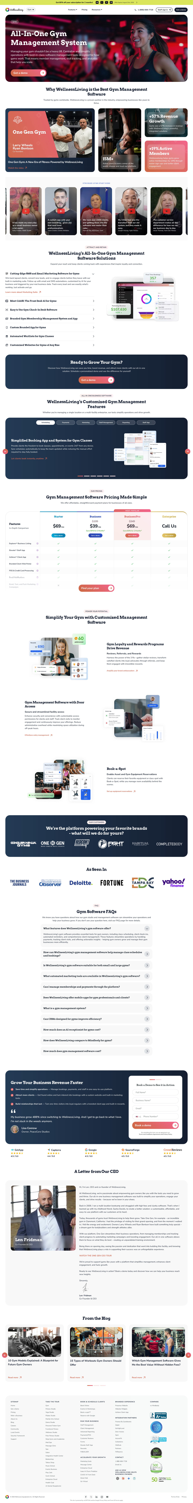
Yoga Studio (50, 1412)
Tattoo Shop (50, 1462)
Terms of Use (175, 1497)
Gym (47, 1406)
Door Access (119, 1432)
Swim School (50, 1476)
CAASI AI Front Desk (87, 1475)
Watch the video (16, 168)
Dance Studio (50, 1422)
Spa (47, 1449)
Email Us (118, 1465)
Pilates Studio (50, 1416)
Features (71, 10)
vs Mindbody (154, 1406)
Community (15, 1429)
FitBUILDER (84, 1452)
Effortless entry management (37, 735)
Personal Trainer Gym (53, 1426)
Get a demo (181, 10)
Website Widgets (121, 1409)
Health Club (50, 1483)
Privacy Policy (103, 1500)
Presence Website (121, 1406)
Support (13, 1439)
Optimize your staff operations (25, 458)
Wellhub (118, 1445)
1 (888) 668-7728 (145, 10)
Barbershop (50, 1459)
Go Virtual (84, 1481)
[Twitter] (91, 1497)
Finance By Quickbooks (123, 1422)
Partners (118, 1448)
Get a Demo (15, 1409)
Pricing (84, 10)
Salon (48, 1452)
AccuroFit (118, 1438)
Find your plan (90, 588)
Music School (50, 1466)
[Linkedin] (96, 1497)
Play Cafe (49, 1473)
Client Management (87, 1428)
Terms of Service (115, 1500)
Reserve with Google (87, 1416)
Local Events (15, 1432)
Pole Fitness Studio (52, 1436)
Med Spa (49, 1442)
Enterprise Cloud (51, 1479)
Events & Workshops (87, 1409)
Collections (119, 1442)
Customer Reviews (86, 1438)
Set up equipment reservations (119, 791)
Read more (13, 1377)
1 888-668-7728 (121, 1461)
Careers (13, 1426)
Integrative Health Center (54, 1456)
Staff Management (86, 1425)
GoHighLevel (119, 1428)
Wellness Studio (51, 1432)
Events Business (51, 1469)
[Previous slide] (5, 451)
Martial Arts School (52, 1419)
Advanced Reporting (87, 1432)
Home (13, 1406)
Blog (12, 1422)
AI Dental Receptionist (53, 1486)
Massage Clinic (51, 1446)
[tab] (90, 1385)
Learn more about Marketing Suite (21, 292)
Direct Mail (84, 1478)
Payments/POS (85, 1435)
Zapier (117, 1425)
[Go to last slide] (4, 1355)
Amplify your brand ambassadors (120, 671)
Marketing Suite (85, 1461)
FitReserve (119, 1452)
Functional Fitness (52, 1429)
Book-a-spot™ (85, 1412)
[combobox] (138, 1116)
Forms (82, 1442)
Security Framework (18, 1436)
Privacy (184, 1497)
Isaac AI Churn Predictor (88, 1471)
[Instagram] (102, 1497)
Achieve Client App (121, 1412)
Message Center (86, 1465)
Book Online (84, 1406)
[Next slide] (187, 451)
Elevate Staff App (86, 1445)
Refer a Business (16, 1416)
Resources (96, 10)
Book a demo (143, 1125)
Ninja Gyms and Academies (55, 1439)
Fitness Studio (51, 1409)
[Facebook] (86, 1497)
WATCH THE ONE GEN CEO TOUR (95, 1255)
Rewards (83, 1448)
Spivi (117, 1435)
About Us (14, 1419)
